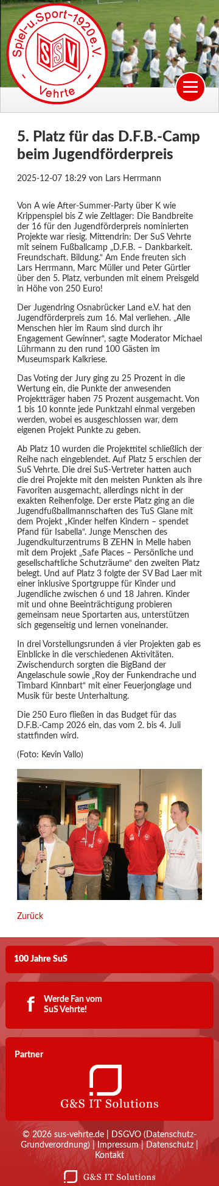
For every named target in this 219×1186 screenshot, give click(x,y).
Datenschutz (169, 1145)
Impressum (118, 1145)
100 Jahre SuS (41, 959)
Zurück (30, 916)
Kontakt (109, 1155)
